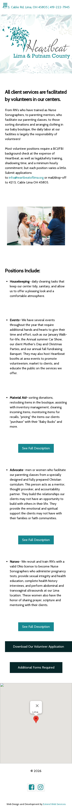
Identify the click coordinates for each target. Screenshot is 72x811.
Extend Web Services (54, 804)
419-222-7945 (60, 7)
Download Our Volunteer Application (38, 646)
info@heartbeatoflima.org (26, 177)
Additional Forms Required (36, 667)
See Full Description (36, 448)
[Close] (37, 706)
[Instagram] (40, 787)
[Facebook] (31, 787)
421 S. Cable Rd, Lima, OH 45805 (25, 7)
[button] (36, 719)
